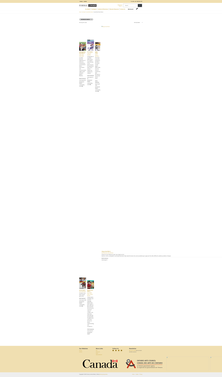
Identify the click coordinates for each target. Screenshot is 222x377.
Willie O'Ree (96, 52)
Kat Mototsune (104, 253)
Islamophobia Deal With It (82, 52)
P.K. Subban (90, 52)
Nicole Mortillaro (82, 291)
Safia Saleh (81, 54)
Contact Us (98, 351)
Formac (80, 350)
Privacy (140, 374)
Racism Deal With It (90, 291)
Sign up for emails (132, 350)
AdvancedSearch (120, 5)
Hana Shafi (81, 56)
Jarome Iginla (82, 290)
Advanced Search (85, 19)
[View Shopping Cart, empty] (136, 9)
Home (97, 353)
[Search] (140, 5)
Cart (96, 350)
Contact (137, 374)
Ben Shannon (110, 253)
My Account (130, 9)
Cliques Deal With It (106, 251)
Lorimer (80, 351)
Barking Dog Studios (103, 374)
